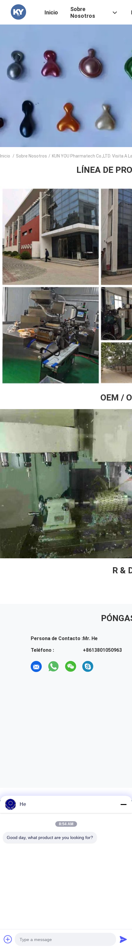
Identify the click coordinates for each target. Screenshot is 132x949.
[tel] (105, 666)
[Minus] (123, 804)
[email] (36, 666)
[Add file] (8, 939)
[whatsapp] (53, 666)
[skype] (87, 666)
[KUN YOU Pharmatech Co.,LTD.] (18, 11)
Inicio (5, 156)
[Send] (123, 939)
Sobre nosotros (31, 156)
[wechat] (70, 666)
